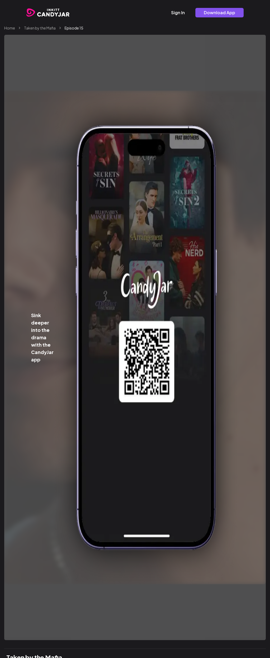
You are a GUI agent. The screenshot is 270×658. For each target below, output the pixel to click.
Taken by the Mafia (40, 28)
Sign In (178, 12)
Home (9, 28)
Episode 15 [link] (74, 28)
